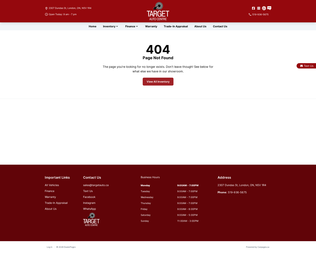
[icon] (264, 8)
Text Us (308, 65)
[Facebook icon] (253, 8)
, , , (70, 8)
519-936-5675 (237, 192)
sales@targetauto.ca (96, 185)
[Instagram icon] (259, 8)
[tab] (150, 178)
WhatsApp (89, 208)
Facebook (89, 197)
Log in (49, 247)
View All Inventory (158, 81)
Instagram (89, 202)
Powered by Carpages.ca (257, 247)
